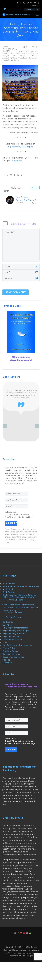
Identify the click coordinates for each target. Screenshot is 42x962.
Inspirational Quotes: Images (15, 631)
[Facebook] (17, 2)
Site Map (6, 660)
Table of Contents (13, 617)
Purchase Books (10, 651)
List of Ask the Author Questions (17, 645)
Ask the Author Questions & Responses (20, 586)
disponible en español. (21, 360)
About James (8, 583)
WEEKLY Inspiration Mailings (19, 517)
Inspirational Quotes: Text (14, 634)
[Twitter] (21, 2)
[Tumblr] (14, 175)
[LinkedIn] (18, 175)
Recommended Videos (13, 657)
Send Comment (15, 292)
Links (4, 642)
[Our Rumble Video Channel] (38, 2)
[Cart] (4, 9)
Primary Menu (37, 15)
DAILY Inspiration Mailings (18, 514)
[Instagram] (24, 2)
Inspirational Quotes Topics (20, 147)
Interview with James (12, 639)
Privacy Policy (8, 648)
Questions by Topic (11, 654)
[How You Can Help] (35, 2)
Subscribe (7, 663)
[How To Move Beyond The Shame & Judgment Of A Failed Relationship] (11, 200)
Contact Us (7, 622)
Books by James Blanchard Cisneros (19, 595)
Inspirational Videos (11, 636)
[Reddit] (21, 175)
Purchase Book (31, 9)
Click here (32, 537)
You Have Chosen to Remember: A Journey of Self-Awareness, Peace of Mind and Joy (21, 608)
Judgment (17, 161)
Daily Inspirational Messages (15, 628)
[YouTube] (31, 2)
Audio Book (7, 589)
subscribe (36, 5)
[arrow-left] (5, 426)
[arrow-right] (37, 426)
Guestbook (7, 625)
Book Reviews (8, 592)
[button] (32, 187)
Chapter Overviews (14, 612)
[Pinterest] (28, 2)
